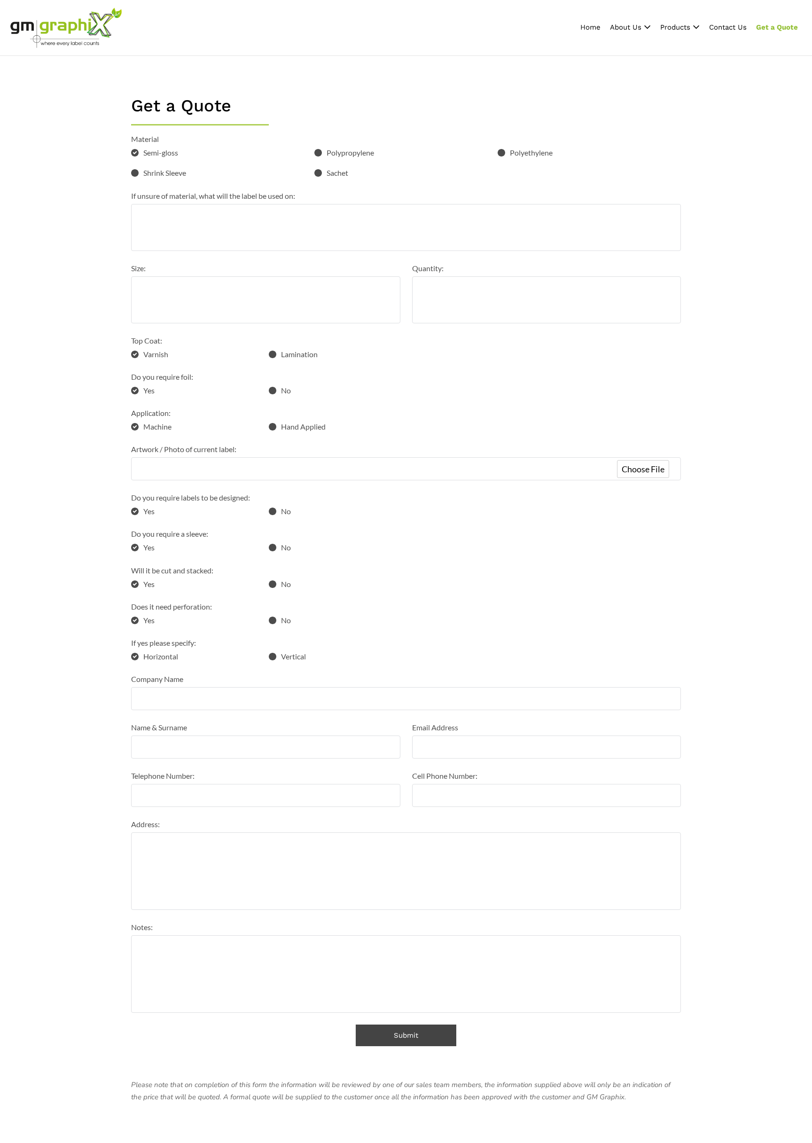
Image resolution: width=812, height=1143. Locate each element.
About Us (627, 27)
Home (590, 27)
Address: (145, 824)
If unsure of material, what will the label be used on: (213, 195)
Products (676, 27)
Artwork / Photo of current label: (183, 449)
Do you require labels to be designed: (190, 497)
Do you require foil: (162, 376)
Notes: (142, 927)
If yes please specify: (163, 642)
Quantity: (428, 268)
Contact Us (728, 27)
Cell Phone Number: (444, 775)
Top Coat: (146, 340)
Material (145, 138)
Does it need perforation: (171, 606)
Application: (151, 412)
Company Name (157, 678)
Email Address (435, 727)
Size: (138, 268)
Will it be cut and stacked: (172, 570)
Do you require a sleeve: (169, 533)
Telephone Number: (163, 775)
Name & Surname (159, 727)
